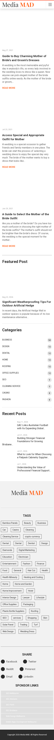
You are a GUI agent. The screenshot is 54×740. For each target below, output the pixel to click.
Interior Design (9, 597)
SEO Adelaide (11, 699)
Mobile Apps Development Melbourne (21, 722)
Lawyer (26, 597)
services (17, 618)
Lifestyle (40, 597)
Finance (40, 563)
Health (45, 570)
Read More (9, 88)
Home (5, 359)
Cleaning (30, 530)
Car (4, 530)
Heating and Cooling (33, 577)
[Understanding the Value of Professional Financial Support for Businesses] (8, 467)
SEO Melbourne (12, 693)
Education (7, 557)
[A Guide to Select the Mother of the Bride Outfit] (27, 188)
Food (5, 570)
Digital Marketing (27, 550)
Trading (23, 624)
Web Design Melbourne (15, 716)
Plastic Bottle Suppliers (13, 611)
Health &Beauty (10, 577)
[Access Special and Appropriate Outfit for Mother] (27, 109)
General (17, 570)
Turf (36, 624)
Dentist (31, 543)
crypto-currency (32, 536)
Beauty (27, 523)
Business (7, 340)
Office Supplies (10, 373)
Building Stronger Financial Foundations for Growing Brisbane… (23, 441)
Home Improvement (12, 591)
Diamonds (7, 550)
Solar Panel (8, 624)
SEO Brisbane (11, 710)
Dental (6, 353)
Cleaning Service (11, 386)
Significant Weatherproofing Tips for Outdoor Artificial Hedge (26, 303)
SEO (4, 379)
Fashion (6, 399)
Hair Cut (31, 570)
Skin (45, 618)
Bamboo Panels (10, 523)
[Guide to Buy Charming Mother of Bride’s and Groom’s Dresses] (27, 30)
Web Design (8, 631)
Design (5, 346)
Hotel (30, 591)
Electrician (23, 557)
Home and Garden (23, 584)
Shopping (32, 618)
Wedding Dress (27, 631)
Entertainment (9, 563)
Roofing (6, 366)
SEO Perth (10, 705)
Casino (6, 393)
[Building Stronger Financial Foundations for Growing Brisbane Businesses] (8, 438)
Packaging (28, 604)
